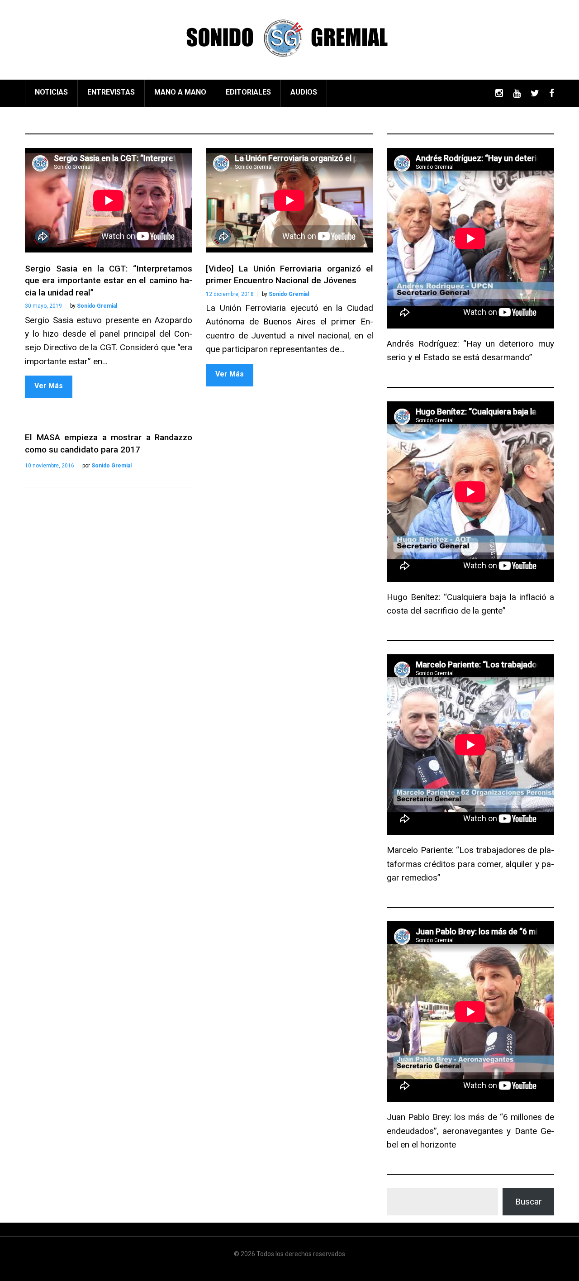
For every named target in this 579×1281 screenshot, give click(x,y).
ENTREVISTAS (111, 92)
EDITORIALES (248, 92)
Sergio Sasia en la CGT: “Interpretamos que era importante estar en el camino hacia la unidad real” (108, 280)
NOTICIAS (51, 92)
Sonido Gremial (97, 306)
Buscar (528, 1201)
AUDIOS (303, 92)
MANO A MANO (180, 92)
